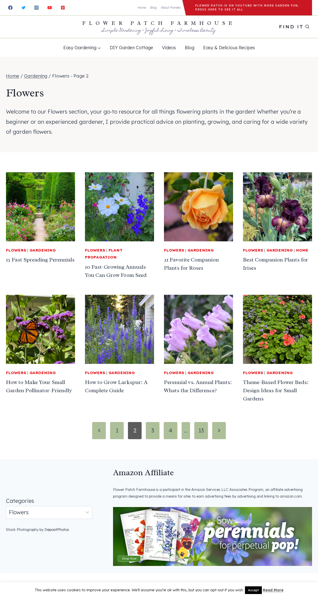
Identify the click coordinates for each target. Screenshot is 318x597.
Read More (273, 590)
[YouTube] (49, 7)
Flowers (16, 250)
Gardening (43, 250)
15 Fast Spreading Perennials (40, 259)
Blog (153, 7)
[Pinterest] (62, 7)
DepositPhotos (56, 529)
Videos (169, 47)
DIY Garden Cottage (131, 47)
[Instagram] (36, 7)
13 (201, 430)
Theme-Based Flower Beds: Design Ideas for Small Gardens (276, 390)
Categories (20, 500)
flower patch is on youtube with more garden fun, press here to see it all (247, 7)
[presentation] (40, 206)
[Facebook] (10, 7)
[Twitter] (23, 7)
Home (142, 7)
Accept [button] (253, 590)
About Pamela (171, 7)
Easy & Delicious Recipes (229, 47)
